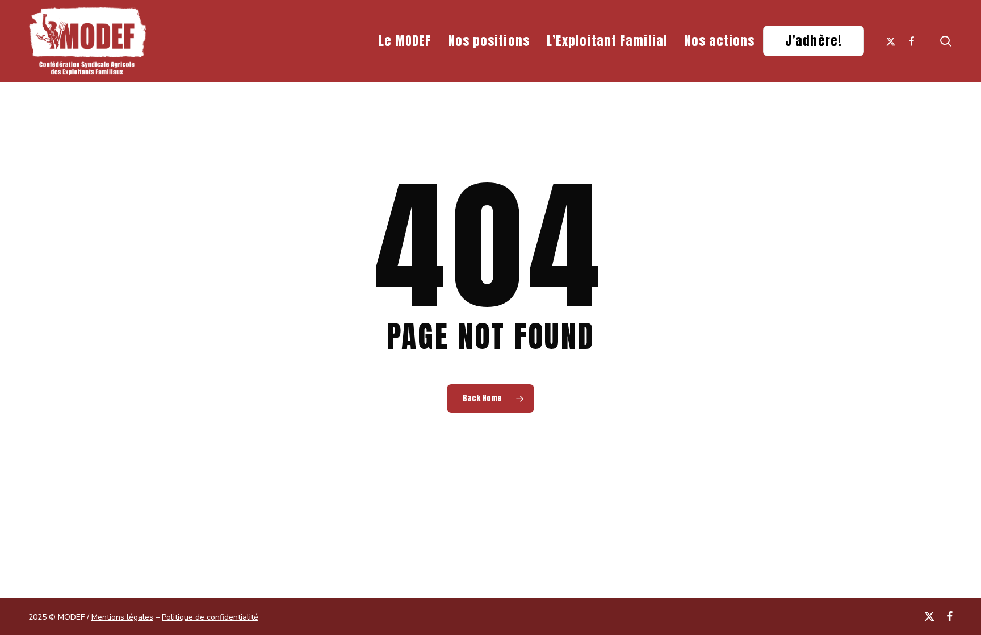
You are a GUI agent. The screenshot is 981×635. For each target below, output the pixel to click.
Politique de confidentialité (210, 617)
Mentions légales (122, 617)
